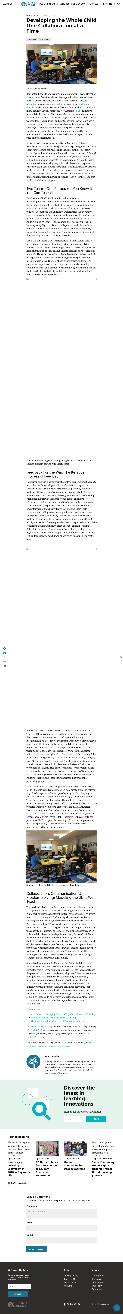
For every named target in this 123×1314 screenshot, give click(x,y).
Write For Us (70, 1282)
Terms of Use (70, 1279)
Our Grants (97, 1282)
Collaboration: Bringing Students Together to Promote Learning (63, 1014)
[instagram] (107, 4)
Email (29, 1222)
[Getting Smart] (29, 3)
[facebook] (103, 4)
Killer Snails (40, 1029)
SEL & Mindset (44, 39)
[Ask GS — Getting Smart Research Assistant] (116, 1307)
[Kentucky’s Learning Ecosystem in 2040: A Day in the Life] (19, 1148)
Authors (68, 1285)
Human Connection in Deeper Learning (74, 1165)
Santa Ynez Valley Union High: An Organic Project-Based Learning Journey (103, 1168)
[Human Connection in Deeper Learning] (75, 1148)
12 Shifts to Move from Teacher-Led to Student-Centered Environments (47, 1168)
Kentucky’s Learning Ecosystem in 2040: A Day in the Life (19, 1168)
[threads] (114, 4)
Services (93, 4)
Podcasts (52, 4)
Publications (79, 4)
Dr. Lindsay (35, 1026)
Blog (42, 4)
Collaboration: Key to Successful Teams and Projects (57, 1020)
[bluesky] (118, 4)
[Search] (17, 4)
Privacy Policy (71, 1275)
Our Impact (98, 1289)
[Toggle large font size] (121, 657)
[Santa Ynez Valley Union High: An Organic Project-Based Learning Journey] (103, 1148)
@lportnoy (38, 1036)
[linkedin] (110, 4)
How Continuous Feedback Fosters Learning (53, 1017)
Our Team (97, 1285)
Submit (96, 1119)
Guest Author (33, 15)
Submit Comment (37, 1249)
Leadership (32, 39)
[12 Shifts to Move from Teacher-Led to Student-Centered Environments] (47, 1148)
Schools (64, 4)
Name (29, 1234)
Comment (31, 1206)
